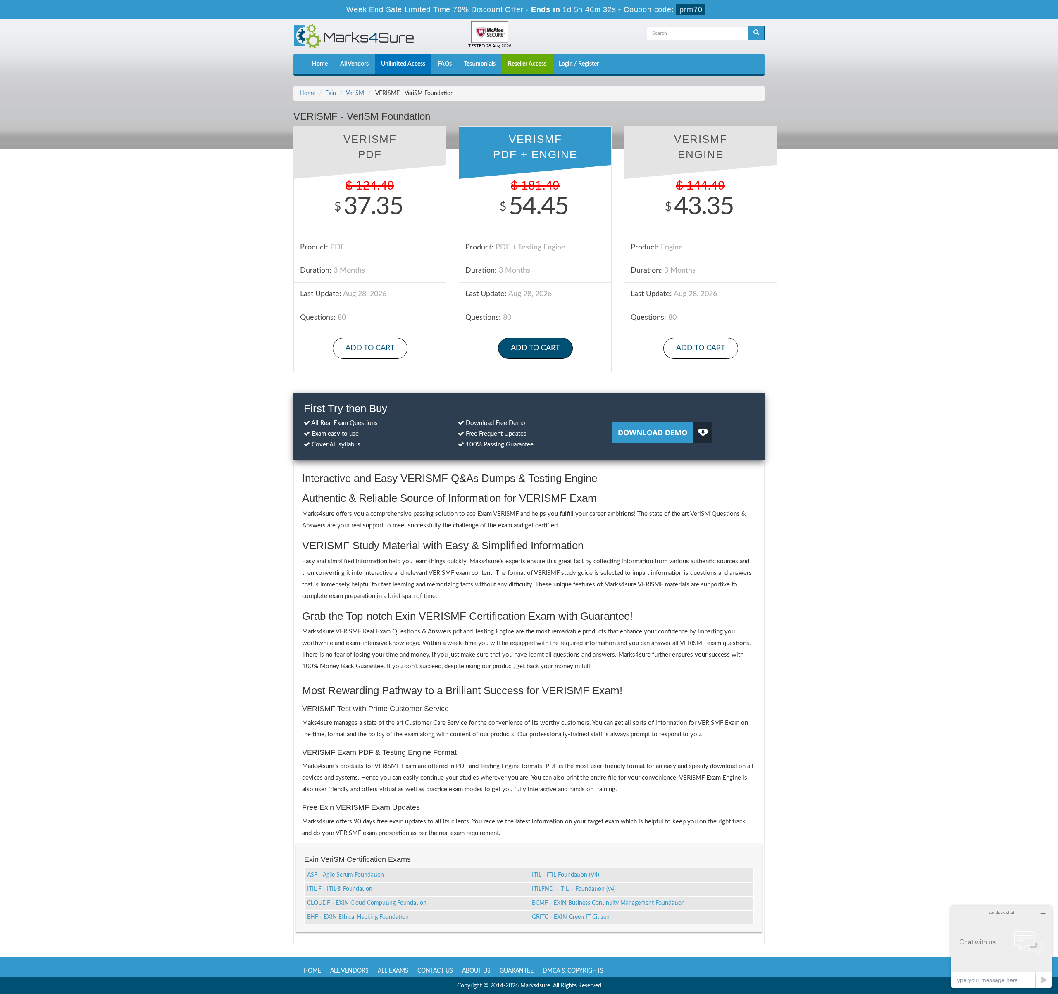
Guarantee (517, 971)
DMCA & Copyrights (573, 971)
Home (320, 64)
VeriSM (355, 93)
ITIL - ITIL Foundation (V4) (565, 875)
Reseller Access (527, 64)
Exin (330, 93)
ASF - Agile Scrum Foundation (345, 875)
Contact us (435, 971)
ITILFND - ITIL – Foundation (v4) (574, 889)
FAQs (445, 64)
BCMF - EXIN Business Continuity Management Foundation (608, 903)
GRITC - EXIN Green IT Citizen (571, 917)
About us (476, 971)
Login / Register (579, 64)
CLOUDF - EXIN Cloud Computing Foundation (367, 903)
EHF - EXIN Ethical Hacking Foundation (358, 917)
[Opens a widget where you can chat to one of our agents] (1001, 946)
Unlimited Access (403, 64)
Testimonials (480, 64)
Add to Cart (370, 348)
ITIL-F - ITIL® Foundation (339, 889)
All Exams (393, 971)
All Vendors (354, 64)
